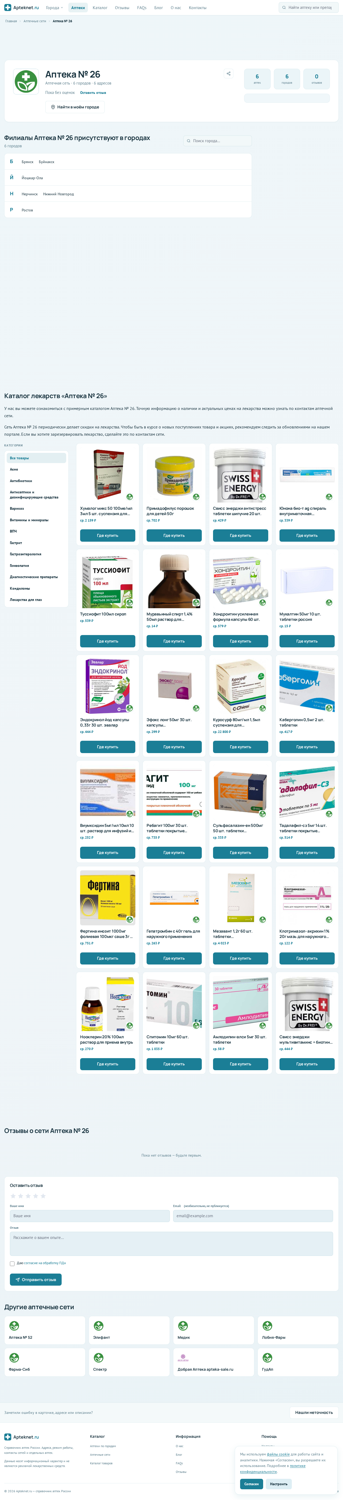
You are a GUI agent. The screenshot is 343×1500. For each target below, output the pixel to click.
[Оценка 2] (20, 1196)
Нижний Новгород (58, 194)
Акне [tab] (14, 469)
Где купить (107, 535)
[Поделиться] (228, 73)
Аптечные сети (35, 21)
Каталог (100, 7)
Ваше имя (17, 1206)
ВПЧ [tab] (13, 531)
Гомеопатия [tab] (19, 565)
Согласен (251, 1483)
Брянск (27, 161)
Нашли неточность (314, 1412)
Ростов (27, 210)
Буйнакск (46, 161)
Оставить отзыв (93, 92)
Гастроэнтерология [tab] (25, 554)
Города (52, 7)
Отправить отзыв (39, 1279)
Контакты (198, 7)
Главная (11, 21)
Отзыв (14, 1228)
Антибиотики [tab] (21, 480)
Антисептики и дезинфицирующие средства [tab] (34, 495)
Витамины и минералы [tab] (29, 520)
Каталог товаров (101, 1463)
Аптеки (78, 7)
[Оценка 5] (43, 1196)
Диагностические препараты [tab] (34, 576)
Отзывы (122, 7)
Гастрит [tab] (16, 542)
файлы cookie (278, 1454)
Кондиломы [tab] (20, 588)
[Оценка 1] (13, 1196)
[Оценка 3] (28, 1196)
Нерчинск (30, 194)
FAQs (142, 7)
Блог (158, 7)
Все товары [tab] (19, 458)
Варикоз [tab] (17, 508)
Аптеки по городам (103, 1446)
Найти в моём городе (78, 107)
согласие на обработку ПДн (45, 1263)
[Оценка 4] (35, 1196)
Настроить (279, 1483)
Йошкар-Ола (32, 177)
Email (201, 1206)
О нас (176, 7)
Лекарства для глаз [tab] (26, 599)
